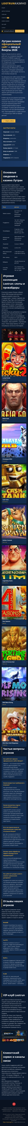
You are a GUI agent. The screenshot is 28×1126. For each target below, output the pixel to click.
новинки (5, 17)
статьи (3, 27)
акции (3, 7)
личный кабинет (8, 31)
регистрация (19, 31)
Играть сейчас (8, 121)
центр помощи (6, 11)
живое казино (5, 21)
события (4, 14)
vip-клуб (4, 24)
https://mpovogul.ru (8, 1122)
